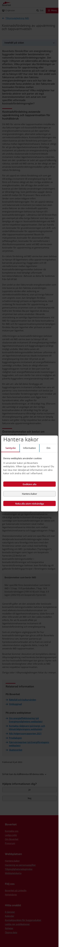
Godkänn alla (29, 484)
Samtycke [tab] (10, 447)
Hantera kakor (29, 493)
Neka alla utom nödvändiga (29, 503)
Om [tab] (48, 447)
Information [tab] (29, 447)
